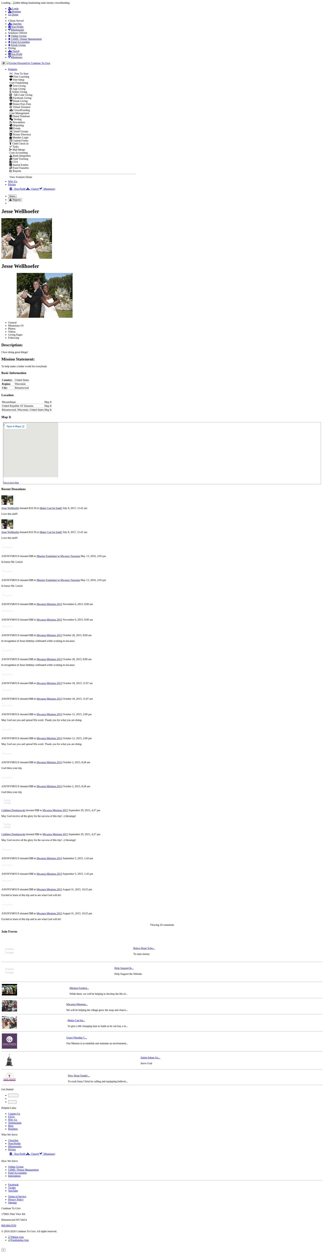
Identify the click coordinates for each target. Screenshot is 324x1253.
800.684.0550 (8, 1225)
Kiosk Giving (18, 45)
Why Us (12, 181)
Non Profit (16, 54)
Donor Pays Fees (21, 104)
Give (13, 17)
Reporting (18, 125)
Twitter (12, 1187)
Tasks (15, 146)
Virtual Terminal (21, 107)
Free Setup (18, 79)
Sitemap (12, 1202)
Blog (10, 1125)
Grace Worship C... (76, 1037)
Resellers (13, 1128)
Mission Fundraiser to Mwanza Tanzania (58, 556)
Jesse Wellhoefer (10, 508)
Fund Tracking (20, 158)
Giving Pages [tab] (15, 334)
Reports (16, 171)
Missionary (17, 57)
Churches (16, 23)
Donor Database (21, 116)
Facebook (13, 1184)
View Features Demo (20, 177)
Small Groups (20, 131)
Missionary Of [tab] (15, 325)
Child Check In (20, 143)
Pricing (12, 184)
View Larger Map (11, 482)
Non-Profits (14, 1143)
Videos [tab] (12, 331)
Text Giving (19, 85)
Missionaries (17, 29)
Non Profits (17, 26)
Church (15, 51)
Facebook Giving (21, 98)
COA (14, 161)
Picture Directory (21, 134)
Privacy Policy (16, 1199)
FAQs (11, 1116)
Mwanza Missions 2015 (49, 604)
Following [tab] (13, 337)
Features (12, 69)
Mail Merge (18, 149)
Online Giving (18, 35)
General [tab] (12, 322)
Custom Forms (20, 140)
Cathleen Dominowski (13, 810)
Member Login (20, 137)
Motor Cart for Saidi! (51, 508)
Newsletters (18, 122)
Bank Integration (21, 155)
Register (16, 11)
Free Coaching (21, 76)
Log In (14, 203)
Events (16, 128)
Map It (47, 402)
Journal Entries (20, 164)
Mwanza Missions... (77, 1004)
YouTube (13, 1190)
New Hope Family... (79, 1075)
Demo (14, 14)
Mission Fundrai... (79, 988)
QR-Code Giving (22, 94)
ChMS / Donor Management (26, 39)
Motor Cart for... (76, 1020)
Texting (17, 119)
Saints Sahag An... (150, 1057)
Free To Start (20, 73)
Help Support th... (123, 968)
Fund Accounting (20, 42)
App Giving (18, 88)
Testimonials (14, 1122)
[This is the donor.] (7, 505)
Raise (12, 1095)
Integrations (14, 1175)
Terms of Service (17, 1196)
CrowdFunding (21, 110)
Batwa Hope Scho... (144, 948)
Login (15, 8)
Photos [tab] (11, 328)
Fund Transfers (20, 167)
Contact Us (14, 1113)
